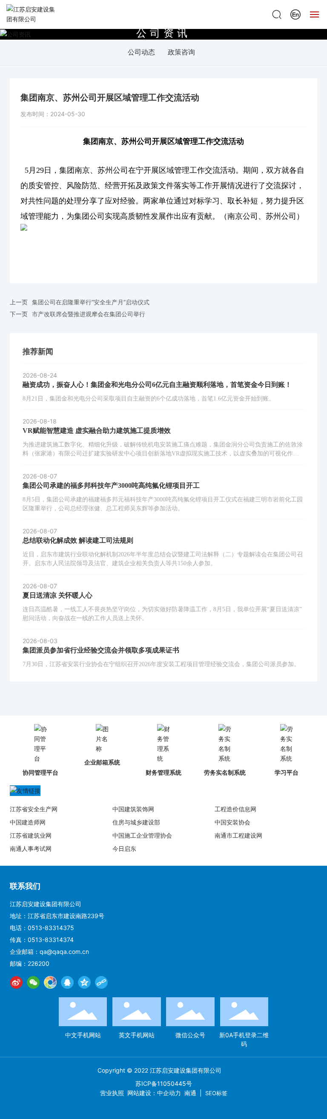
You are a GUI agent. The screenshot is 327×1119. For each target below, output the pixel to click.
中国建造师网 (28, 822)
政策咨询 (181, 52)
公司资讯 (163, 32)
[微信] (33, 982)
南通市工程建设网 (238, 835)
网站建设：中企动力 (154, 1092)
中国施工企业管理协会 (142, 835)
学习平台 (286, 772)
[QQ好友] (67, 982)
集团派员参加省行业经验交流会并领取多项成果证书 (101, 650)
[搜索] (277, 13)
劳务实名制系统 (225, 772)
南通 (190, 1092)
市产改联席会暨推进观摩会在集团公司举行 (88, 314)
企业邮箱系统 (102, 762)
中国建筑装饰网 (133, 809)
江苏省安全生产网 (33, 809)
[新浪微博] (16, 982)
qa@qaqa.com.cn (64, 951)
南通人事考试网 (31, 848)
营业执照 (112, 1092)
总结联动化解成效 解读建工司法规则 (78, 540)
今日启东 (124, 848)
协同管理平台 (40, 772)
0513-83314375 (51, 927)
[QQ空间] (84, 982)
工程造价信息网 (235, 809)
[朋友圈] (50, 982)
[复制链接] (101, 982)
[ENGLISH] (295, 13)
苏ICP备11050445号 (163, 1083)
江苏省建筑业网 (31, 835)
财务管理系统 (163, 772)
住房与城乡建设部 (136, 822)
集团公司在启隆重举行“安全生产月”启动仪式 (90, 302)
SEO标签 (216, 1093)
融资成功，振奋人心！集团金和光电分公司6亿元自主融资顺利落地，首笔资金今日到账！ (157, 384)
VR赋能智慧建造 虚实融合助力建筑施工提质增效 (97, 430)
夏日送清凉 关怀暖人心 (57, 595)
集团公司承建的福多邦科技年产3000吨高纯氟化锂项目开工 (111, 485)
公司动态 (141, 52)
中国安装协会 (232, 822)
